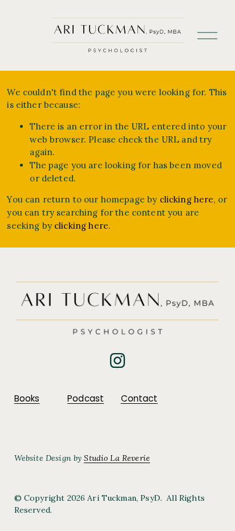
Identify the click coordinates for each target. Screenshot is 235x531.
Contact (139, 398)
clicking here (187, 199)
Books (27, 398)
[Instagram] (117, 360)
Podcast (85, 398)
